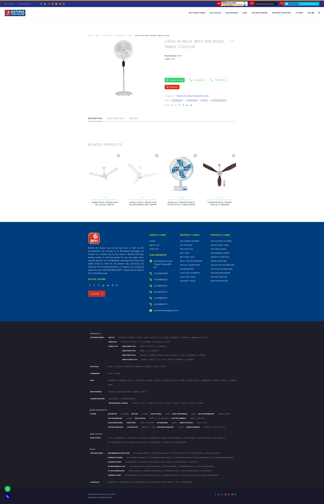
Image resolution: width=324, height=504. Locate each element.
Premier (144, 427)
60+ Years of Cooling (152, 475)
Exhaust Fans (187, 281)
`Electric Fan (107, 35)
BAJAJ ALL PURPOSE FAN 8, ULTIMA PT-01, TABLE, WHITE (181, 203)
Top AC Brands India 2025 (183, 457)
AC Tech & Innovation (116, 471)
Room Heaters (219, 261)
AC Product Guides (115, 457)
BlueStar (122, 337)
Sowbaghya (205, 380)
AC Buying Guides (114, 462)
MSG (310, 13)
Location (11, 4)
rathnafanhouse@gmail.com (166, 310)
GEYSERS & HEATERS (97, 399)
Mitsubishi (175, 337)
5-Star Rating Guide (171, 471)
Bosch (110, 373)
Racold (184, 403)
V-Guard (163, 366)
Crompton (128, 366)
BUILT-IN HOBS (153, 482)
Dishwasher (232, 13)
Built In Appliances (180, 414)
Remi (196, 380)
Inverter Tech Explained (152, 471)
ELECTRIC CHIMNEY (167, 482)
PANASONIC (165, 418)
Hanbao (149, 380)
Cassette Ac (113, 346)
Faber (118, 373)
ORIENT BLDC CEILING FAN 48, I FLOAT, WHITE (104, 203)
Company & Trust (114, 475)
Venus (110, 385)
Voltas (205, 337)
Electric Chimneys (190, 273)
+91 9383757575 (160, 292)
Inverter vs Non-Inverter (224, 457)
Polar (190, 380)
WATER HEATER (112, 482)
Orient (147, 366)
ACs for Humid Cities (195, 453)
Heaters (164, 438)
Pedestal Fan (120, 35)
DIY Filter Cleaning (170, 466)
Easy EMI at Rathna (180, 462)
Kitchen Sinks (218, 249)
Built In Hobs (156, 414)
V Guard (231, 380)
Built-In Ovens (130, 442)
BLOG (92, 449)
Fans (244, 13)
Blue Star (120, 392)
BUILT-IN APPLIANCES (138, 482)
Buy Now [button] (174, 87)
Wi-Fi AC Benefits (206, 471)
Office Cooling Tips (178, 453)
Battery (185, 253)
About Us (154, 245)
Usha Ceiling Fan (218, 100)
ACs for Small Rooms (141, 453)
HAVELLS (143, 392)
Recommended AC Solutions (118, 453)
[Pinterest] (179, 105)
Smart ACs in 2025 (135, 471)
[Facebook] (41, 4)
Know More (95, 294)
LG (157, 418)
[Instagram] (52, 4)
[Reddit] (191, 105)
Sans (199, 423)
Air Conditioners (189, 241)
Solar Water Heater (222, 265)
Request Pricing (176, 80)
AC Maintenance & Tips (116, 466)
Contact (154, 249)
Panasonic (196, 337)
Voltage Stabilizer (221, 269)
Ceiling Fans (167, 442)
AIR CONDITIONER (96, 453)
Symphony (138, 366)
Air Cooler (215, 13)
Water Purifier (259, 13)
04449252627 (26, 4)
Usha (130, 35)
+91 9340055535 (160, 298)
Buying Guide (95, 438)
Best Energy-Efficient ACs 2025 (160, 457)
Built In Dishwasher (206, 414)
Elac (160, 403)
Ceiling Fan (177, 100)
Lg (160, 337)
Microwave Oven (220, 253)
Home (90, 35)
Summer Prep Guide (186, 466)
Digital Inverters (190, 265)
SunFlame (200, 418)
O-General (185, 337)
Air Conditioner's (97, 337)
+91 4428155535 (160, 285)
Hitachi (153, 337)
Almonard (112, 380)
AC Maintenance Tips (136, 466)
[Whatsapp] (8, 489)
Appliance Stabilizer (165, 427)
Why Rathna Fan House (133, 475)
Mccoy (175, 380)
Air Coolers (143, 438)
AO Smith (111, 392)
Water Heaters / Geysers (118, 403)
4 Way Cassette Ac (129, 355)
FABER (136, 392)
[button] (90, 129)
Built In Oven (140, 418)
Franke (174, 423)
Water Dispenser (220, 273)
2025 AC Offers (166, 462)
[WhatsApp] (64, 4)
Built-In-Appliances (191, 261)
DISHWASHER (124, 482)
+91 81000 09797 (161, 273)
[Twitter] (49, 4)
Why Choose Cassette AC (203, 457)
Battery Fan (187, 257)
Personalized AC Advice (171, 475)
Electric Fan (192, 100)
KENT (129, 392)
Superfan (215, 380)
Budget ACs (194, 462)
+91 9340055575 (160, 304)
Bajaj (192, 199)
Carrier (131, 337)
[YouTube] (56, 4)
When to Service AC (153, 466)
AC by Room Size (130, 462)
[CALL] (8, 496)
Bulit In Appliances (115, 442)
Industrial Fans (220, 245)
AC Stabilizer (132, 427)
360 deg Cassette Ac (129, 359)
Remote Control (220, 257)
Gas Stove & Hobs (204, 438)
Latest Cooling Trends (189, 471)
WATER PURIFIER (186, 482)
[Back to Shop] (232, 41)
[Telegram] (60, 4)
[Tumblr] (183, 105)
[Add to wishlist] (118, 156)
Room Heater (113, 399)
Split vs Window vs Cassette (137, 457)
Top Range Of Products (309, 4)
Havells (158, 380)
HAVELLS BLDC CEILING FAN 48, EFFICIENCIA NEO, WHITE (143, 203)
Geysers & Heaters (281, 13)
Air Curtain (186, 249)
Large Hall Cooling (212, 453)
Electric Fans (188, 277)
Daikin (139, 337)
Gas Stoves (131, 423)
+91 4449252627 (161, 279)
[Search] (319, 12)
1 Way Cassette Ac (129, 346)
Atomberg (122, 380)
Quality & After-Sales (190, 475)
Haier (146, 337)
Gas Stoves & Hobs (221, 241)
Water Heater (219, 277)
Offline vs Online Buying (210, 475)
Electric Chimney (189, 438)
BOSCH (227, 414)
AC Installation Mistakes (205, 466)
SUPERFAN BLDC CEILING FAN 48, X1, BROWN (219, 203)
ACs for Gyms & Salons (160, 453)
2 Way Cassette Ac (129, 351)
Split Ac (111, 337)
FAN (177, 482)
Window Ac (112, 342)
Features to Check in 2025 (148, 462)
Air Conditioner (197, 13)
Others (299, 13)
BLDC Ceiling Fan (107, 199)
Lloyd (166, 337)
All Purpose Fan (183, 199)
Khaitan (167, 380)
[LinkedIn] (45, 4)
